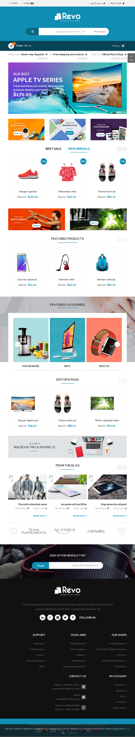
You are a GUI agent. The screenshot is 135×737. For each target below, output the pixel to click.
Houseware (30, 366)
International (78, 660)
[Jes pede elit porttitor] (67, 487)
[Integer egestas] (28, 172)
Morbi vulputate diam (107, 420)
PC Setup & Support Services (110, 649)
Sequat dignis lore (28, 420)
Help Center (119, 707)
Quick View (107, 159)
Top (131, 59)
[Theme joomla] (109, 129)
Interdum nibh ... (67, 279)
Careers (40, 654)
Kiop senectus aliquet (114, 504)
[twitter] (65, 617)
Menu (116, 46)
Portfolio (121, 702)
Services (121, 654)
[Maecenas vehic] (67, 172)
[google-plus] (50, 617)
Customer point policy (73, 666)
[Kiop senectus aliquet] (107, 487)
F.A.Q (122, 696)
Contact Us (119, 684)
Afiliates (80, 654)
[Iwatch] (104, 340)
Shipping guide (77, 643)
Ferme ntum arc (107, 191)
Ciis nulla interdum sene (32, 504)
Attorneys (39, 643)
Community (119, 666)
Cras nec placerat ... (28, 279)
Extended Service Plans (113, 660)
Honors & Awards (35, 660)
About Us (120, 690)
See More (19, 102)
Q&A (41, 666)
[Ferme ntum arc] (107, 172)
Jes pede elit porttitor (74, 504)
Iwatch (104, 366)
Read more (39, 515)
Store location (77, 649)
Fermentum (21, 508)
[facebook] (73, 617)
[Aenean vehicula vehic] (107, 262)
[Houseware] (31, 340)
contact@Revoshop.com (67, 699)
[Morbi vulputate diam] (107, 403)
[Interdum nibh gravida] (67, 262)
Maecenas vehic (68, 191)
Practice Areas (36, 649)
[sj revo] (68, 14)
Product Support (117, 643)
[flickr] (58, 617)
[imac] (67, 340)
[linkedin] (42, 617)
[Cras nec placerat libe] (28, 262)
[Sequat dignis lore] (28, 403)
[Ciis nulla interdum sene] (27, 487)
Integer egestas (28, 191)
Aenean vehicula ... (107, 279)
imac (67, 366)
